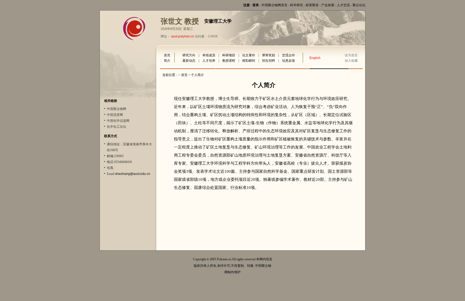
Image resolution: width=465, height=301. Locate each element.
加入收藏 (351, 61)
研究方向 (188, 55)
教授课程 (228, 61)
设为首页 (351, 55)
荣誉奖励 (268, 55)
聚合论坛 (359, 5)
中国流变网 (115, 115)
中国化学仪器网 (118, 121)
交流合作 (288, 55)
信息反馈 (288, 61)
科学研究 (296, 5)
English (314, 58)
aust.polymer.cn (182, 36)
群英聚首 (312, 5)
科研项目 (228, 55)
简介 (167, 61)
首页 (167, 55)
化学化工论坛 (116, 127)
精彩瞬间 (248, 61)
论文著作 (248, 55)
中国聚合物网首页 (274, 5)
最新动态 (188, 61)
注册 (246, 5)
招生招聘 (268, 61)
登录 (255, 5)
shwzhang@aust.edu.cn (132, 174)
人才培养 (208, 61)
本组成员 (208, 55)
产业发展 (327, 5)
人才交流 (343, 5)
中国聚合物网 (116, 109)
